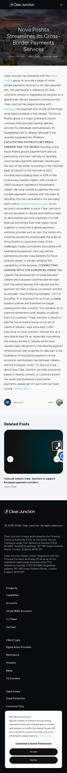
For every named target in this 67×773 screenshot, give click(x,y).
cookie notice (45, 736)
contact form (21, 388)
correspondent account (33, 203)
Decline (33, 760)
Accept (33, 751)
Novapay (9, 109)
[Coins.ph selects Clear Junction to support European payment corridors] (33, 452)
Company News (51, 56)
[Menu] (61, 4)
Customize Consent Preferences (33, 743)
